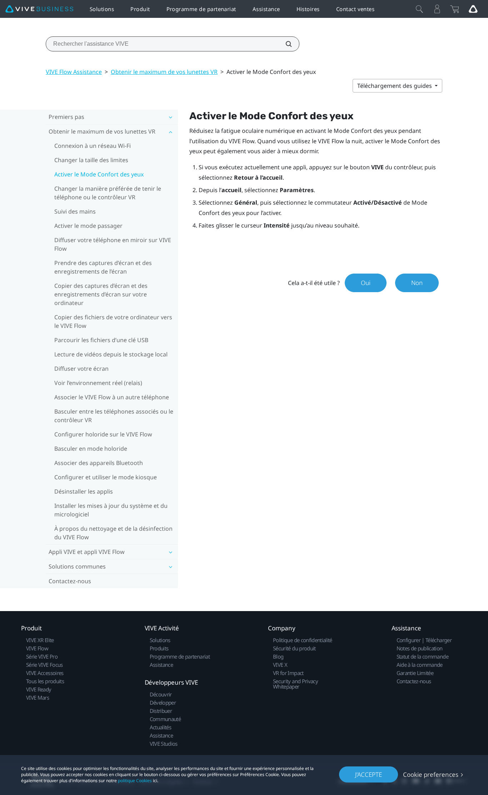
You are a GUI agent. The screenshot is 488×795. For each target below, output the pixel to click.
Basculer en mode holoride (90, 448)
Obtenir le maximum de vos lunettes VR (164, 72)
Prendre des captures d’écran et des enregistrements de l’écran (103, 267)
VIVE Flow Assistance (74, 72)
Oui (365, 283)
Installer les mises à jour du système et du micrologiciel (111, 510)
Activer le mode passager (88, 226)
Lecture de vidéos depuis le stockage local (111, 354)
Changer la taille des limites (91, 160)
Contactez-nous (70, 581)
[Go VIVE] (473, 9)
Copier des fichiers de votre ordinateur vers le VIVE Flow (113, 321)
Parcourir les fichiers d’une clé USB (101, 340)
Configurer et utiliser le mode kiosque (105, 477)
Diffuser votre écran (81, 368)
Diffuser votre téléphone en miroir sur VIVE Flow (112, 244)
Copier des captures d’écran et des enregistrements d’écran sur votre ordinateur (101, 294)
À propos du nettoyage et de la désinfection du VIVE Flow (113, 533)
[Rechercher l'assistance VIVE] (285, 44)
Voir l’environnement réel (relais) (98, 383)
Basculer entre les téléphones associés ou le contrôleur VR (113, 416)
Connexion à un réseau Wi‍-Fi (92, 146)
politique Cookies (135, 781)
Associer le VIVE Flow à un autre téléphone (111, 397)
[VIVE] (39, 9)
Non (417, 283)
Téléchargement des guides (395, 86)
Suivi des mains (75, 211)
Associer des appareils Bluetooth (98, 463)
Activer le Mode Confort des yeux (99, 174)
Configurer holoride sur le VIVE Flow (103, 434)
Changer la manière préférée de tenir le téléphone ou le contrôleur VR (107, 193)
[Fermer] (419, 9)
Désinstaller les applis (83, 491)
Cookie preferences (430, 774)
